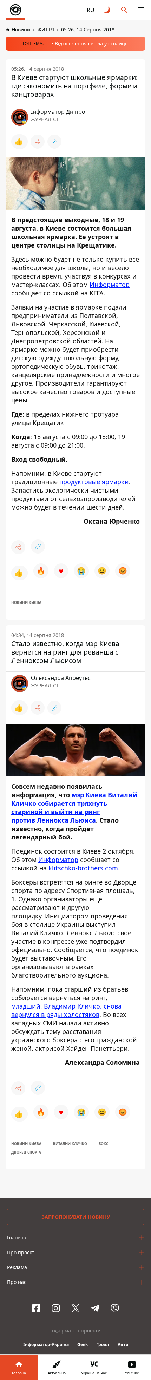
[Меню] (141, 10)
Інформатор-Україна (46, 1345)
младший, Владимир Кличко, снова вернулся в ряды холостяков (66, 1010)
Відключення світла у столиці (90, 43)
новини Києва (26, 602)
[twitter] (75, 1308)
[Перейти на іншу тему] (107, 10)
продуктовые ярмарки (94, 481)
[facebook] (36, 1308)
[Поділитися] (38, 142)
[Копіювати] (54, 142)
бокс (103, 1143)
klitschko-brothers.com (83, 868)
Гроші (102, 1345)
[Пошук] (124, 10)
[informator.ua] (15, 10)
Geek (82, 1345)
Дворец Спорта (26, 1152)
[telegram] (95, 1308)
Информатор (110, 284)
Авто (123, 1345)
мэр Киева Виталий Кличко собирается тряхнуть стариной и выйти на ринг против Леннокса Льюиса (74, 807)
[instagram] (56, 1308)
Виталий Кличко (70, 1143)
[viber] (115, 1308)
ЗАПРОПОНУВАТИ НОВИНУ (75, 1216)
